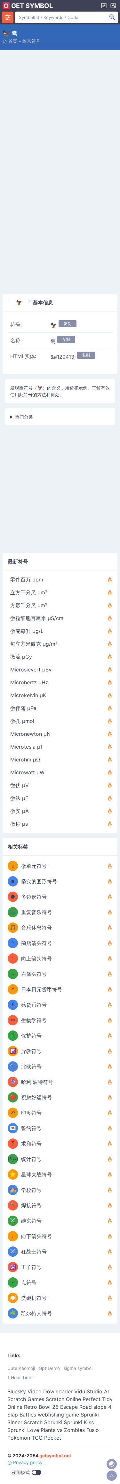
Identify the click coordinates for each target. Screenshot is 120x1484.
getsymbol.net (55, 1455)
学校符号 (31, 1190)
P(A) (13, 1159)
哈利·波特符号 (37, 1082)
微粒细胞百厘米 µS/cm (36, 618)
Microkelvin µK (28, 695)
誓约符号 (31, 1128)
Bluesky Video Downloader (40, 1391)
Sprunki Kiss (79, 1422)
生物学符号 (34, 1020)
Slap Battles (21, 1414)
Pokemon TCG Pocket (34, 1438)
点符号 (28, 1282)
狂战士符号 (34, 1251)
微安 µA (19, 811)
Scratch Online (63, 1399)
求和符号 (31, 1143)
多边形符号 (34, 897)
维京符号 (31, 41)
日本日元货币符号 (41, 989)
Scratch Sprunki (43, 1422)
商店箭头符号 (36, 943)
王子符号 (31, 1267)
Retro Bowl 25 (41, 1407)
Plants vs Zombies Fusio (70, 1430)
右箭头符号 (34, 974)
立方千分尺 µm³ (28, 592)
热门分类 (24, 416)
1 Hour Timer (20, 1377)
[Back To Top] (112, 1476)
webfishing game (58, 1414)
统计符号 (31, 1159)
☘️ (13, 1313)
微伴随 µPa (23, 708)
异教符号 (31, 1051)
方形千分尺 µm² (28, 605)
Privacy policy (27, 1462)
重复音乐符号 (36, 912)
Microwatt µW (27, 772)
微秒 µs (19, 824)
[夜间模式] (112, 1464)
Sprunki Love (23, 1430)
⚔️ (13, 1221)
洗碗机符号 (34, 1298)
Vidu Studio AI (91, 1391)
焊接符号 (31, 1205)
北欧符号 (31, 1066)
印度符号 (31, 1113)
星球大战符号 (36, 1174)
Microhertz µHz (29, 682)
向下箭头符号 (36, 1236)
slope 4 (102, 1407)
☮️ (13, 1267)
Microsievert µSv (31, 669)
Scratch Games (25, 1399)
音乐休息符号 (36, 927)
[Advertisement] (60, 114)
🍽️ (13, 1298)
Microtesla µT (26, 746)
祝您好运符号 (36, 1097)
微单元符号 (34, 866)
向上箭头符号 (36, 958)
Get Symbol (32, 6)
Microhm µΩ (25, 759)
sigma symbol (78, 1368)
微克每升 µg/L (27, 631)
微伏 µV (19, 785)
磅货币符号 (34, 1005)
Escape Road (76, 1407)
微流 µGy (21, 656)
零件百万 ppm (26, 579)
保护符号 (31, 1035)
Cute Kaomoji (21, 1368)
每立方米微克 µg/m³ (34, 644)
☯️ (13, 1051)
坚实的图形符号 (39, 881)
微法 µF (19, 798)
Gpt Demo (49, 1368)
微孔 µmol (22, 721)
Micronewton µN (30, 734)
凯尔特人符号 (36, 1313)
